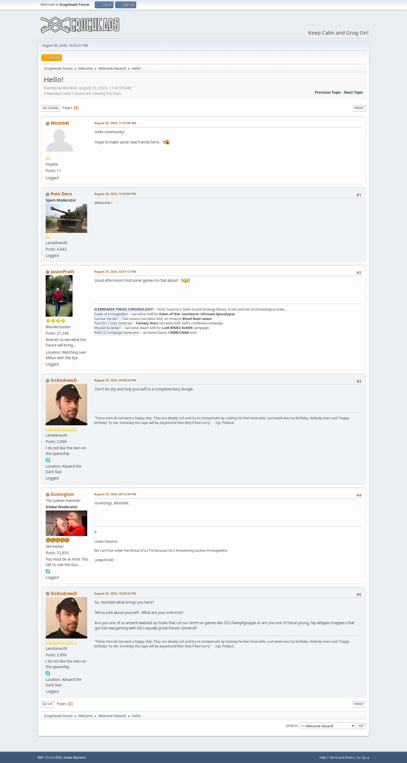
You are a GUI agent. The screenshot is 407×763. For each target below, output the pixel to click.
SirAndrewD (64, 380)
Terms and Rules (341, 757)
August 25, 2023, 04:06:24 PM (115, 380)
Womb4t (60, 123)
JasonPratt (62, 272)
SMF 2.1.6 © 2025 (49, 757)
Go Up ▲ (363, 757)
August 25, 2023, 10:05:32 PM (115, 593)
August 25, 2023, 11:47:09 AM (115, 123)
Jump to (292, 725)
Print (359, 108)
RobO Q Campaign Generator (116, 332)
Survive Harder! (106, 318)
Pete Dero (61, 194)
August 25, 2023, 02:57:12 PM (115, 271)
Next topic (353, 92)
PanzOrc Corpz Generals (113, 323)
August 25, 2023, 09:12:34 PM (115, 494)
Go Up (47, 704)
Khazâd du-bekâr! (107, 327)
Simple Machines (74, 757)
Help (323, 757)
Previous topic (328, 92)
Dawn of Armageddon (111, 314)
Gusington (62, 494)
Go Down (50, 108)
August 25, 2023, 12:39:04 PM (115, 194)
